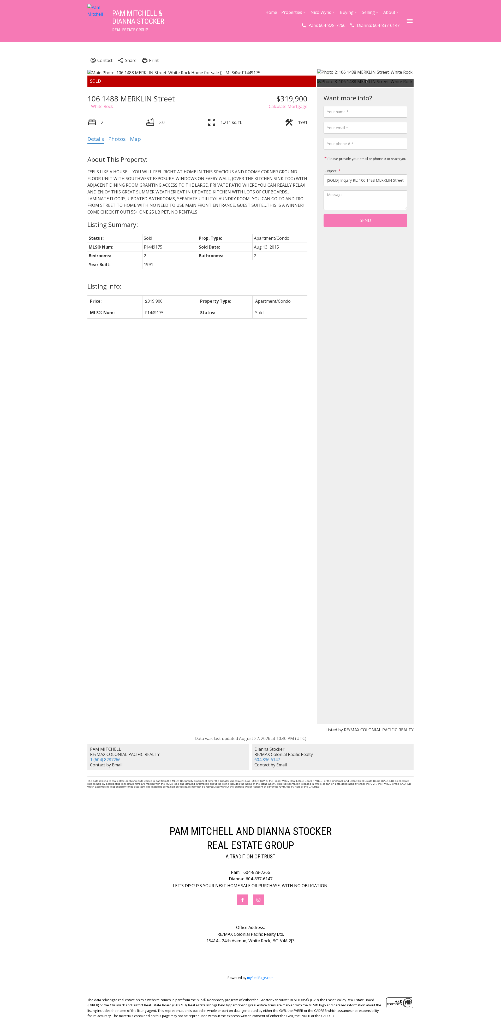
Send (365, 220)
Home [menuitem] (271, 12)
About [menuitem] (389, 12)
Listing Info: (104, 286)
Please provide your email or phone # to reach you (366, 158)
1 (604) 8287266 (105, 759)
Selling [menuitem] (368, 12)
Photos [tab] (117, 138)
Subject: (330, 170)
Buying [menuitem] (347, 12)
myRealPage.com (260, 977)
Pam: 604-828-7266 (326, 25)
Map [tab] (135, 138)
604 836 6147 (267, 759)
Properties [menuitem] (291, 12)
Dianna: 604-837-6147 (378, 25)
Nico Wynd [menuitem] (321, 12)
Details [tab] (95, 138)
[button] (323, 25)
